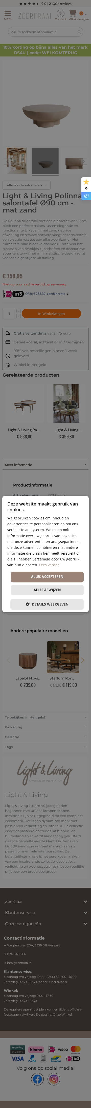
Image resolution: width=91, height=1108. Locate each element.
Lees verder (49, 564)
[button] (47, 604)
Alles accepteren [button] (47, 577)
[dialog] (45, 554)
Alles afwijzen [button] (47, 590)
